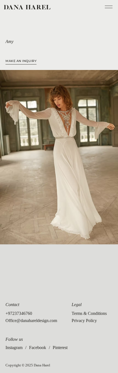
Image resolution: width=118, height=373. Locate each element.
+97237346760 (18, 313)
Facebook (37, 347)
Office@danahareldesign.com (31, 320)
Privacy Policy (84, 320)
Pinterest (60, 347)
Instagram (14, 347)
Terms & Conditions (89, 313)
